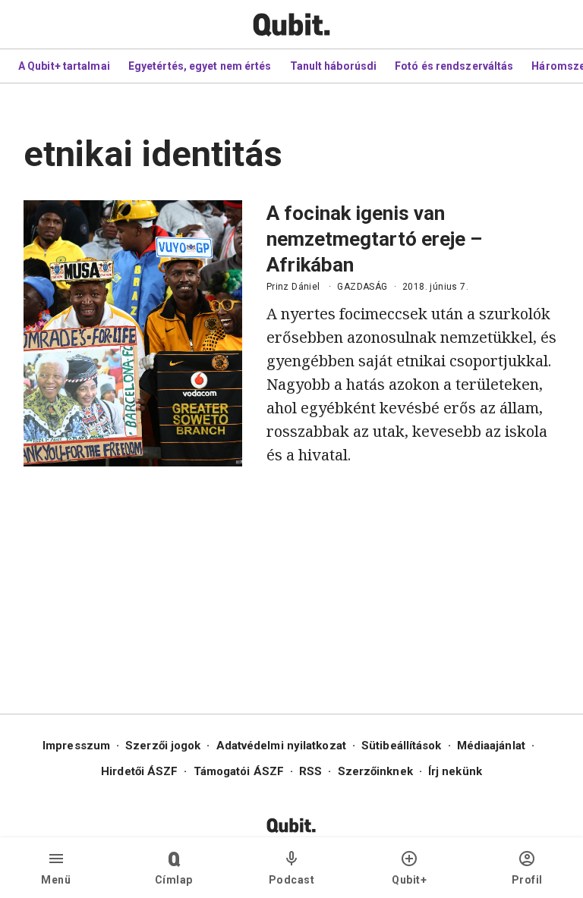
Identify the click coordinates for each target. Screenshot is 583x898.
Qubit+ (409, 880)
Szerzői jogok (162, 745)
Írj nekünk (455, 771)
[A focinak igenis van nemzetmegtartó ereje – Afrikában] (133, 333)
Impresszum (76, 745)
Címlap (174, 880)
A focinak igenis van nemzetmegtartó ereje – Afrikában (374, 239)
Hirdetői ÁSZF (139, 771)
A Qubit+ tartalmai (64, 66)
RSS (310, 771)
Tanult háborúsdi (333, 66)
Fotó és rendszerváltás (454, 66)
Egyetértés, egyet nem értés (200, 66)
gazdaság (362, 286)
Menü (56, 880)
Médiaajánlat (491, 745)
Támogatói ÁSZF (239, 771)
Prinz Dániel (293, 286)
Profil (527, 880)
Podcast (292, 880)
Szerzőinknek (375, 771)
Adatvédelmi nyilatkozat (281, 745)
